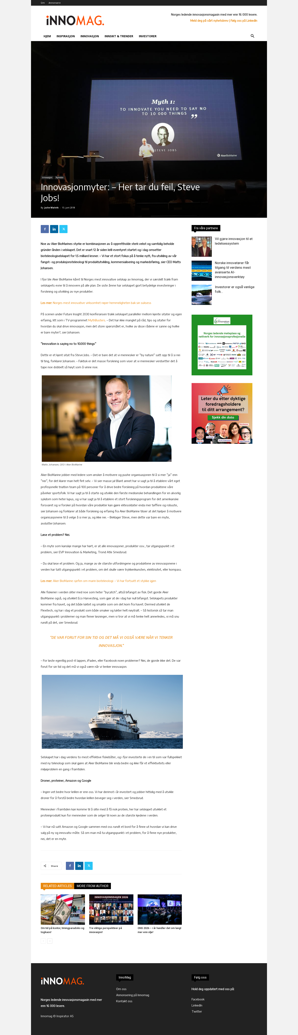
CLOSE (233, 25)
